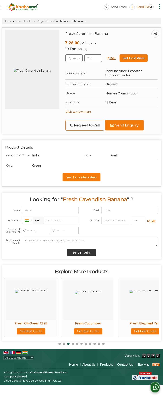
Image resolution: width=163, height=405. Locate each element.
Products (20, 21)
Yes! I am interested (81, 177)
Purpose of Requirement (13, 230)
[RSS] (156, 364)
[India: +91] (27, 220)
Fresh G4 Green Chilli (31, 323)
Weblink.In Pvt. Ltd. (50, 380)
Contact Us (125, 364)
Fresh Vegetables (40, 21)
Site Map (143, 364)
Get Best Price (134, 58)
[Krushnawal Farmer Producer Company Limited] (23, 7)
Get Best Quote (31, 331)
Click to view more (78, 111)
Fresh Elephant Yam (145, 323)
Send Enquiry (126, 125)
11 (103, 344)
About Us (88, 364)
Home (8, 21)
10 (99, 344)
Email (96, 210)
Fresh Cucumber (88, 323)
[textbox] (93, 58)
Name (16, 210)
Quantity (94, 220)
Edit (112, 58)
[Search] (150, 7)
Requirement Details (13, 242)
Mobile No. (14, 220)
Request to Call (86, 125)
